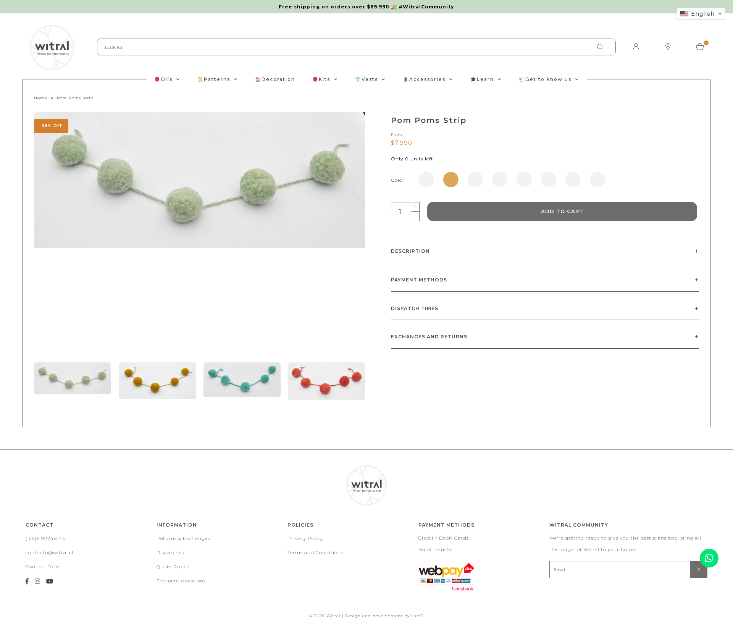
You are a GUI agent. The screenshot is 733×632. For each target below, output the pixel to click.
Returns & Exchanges (183, 538)
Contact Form (43, 566)
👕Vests (366, 79)
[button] (700, 14)
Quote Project (174, 566)
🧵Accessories (424, 79)
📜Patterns (213, 79)
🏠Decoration (275, 79)
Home (40, 97)
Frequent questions (181, 581)
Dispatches (170, 552)
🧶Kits (321, 79)
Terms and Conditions (315, 552)
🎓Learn (482, 79)
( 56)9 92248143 (45, 538)
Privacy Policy (305, 538)
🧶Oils (163, 79)
